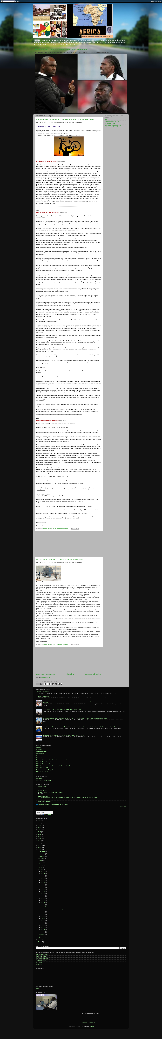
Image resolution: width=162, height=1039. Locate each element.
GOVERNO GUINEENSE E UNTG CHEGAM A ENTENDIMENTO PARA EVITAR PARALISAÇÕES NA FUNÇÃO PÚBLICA (68, 797)
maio (40, 865)
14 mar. (43, 912)
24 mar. (43, 884)
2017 (39, 840)
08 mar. (43, 923)
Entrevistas (39, 778)
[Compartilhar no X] (75, 529)
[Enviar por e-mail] (72, 529)
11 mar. (43, 918)
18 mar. (43, 898)
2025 (39, 823)
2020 (39, 834)
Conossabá (85, 1016)
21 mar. (43, 891)
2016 (39, 843)
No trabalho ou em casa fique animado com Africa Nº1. (113, 126)
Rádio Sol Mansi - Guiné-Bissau (44, 761)
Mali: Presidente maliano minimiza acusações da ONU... (55, 909)
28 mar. (43, 876)
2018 (39, 838)
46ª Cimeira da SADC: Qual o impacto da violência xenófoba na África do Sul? (64, 735)
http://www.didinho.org (42, 958)
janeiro (41, 937)
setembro (42, 856)
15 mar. (43, 904)
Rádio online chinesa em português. (46, 757)
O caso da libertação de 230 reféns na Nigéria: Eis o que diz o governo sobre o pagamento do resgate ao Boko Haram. (75, 718)
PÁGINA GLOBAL (43, 790)
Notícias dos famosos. (43, 691)
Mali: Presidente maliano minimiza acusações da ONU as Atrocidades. (60, 559)
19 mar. (43, 896)
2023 (39, 827)
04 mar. (43, 929)
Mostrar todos (123, 806)
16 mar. (43, 902)
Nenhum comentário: (63, 528)
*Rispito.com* (42, 786)
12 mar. (43, 916)
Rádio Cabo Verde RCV (42, 767)
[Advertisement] (68, 544)
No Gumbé (39, 962)
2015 (39, 845)
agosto (41, 858)
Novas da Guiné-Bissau (88, 1022)
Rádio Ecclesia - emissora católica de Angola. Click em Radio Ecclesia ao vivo (57, 766)
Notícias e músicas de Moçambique (45, 770)
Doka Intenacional (87, 1020)
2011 (39, 942)
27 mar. (43, 878)
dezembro (42, 851)
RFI (37, 755)
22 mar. (43, 889)
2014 (39, 847)
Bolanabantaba (40, 753)
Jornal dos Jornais (41, 960)
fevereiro (42, 934)
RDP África (39, 749)
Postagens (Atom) (46, 677)
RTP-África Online (110, 123)
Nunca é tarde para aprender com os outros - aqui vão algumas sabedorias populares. (65, 119)
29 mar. (43, 873)
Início (106, 119)
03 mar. (43, 932)
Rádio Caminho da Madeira (43, 772)
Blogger (92, 1026)
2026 (39, 820)
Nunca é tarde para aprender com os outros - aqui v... (54, 906)
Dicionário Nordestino (42, 954)
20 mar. (43, 893)
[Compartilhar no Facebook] (76, 529)
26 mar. (43, 880)
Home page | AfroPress (44, 801)
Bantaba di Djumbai (41, 751)
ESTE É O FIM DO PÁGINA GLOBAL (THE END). (50, 792)
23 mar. (43, 887)
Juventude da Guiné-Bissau (43, 780)
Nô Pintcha (39, 964)
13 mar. (43, 914)
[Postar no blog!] (73, 529)
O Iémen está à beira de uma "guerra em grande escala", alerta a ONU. (62, 709)
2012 (39, 939)
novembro (42, 854)
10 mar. (43, 920)
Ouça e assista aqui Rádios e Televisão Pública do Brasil (51, 759)
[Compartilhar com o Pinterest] (78, 529)
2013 (39, 849)
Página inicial (69, 674)
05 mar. (43, 927)
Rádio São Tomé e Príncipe (43, 763)
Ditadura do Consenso (88, 1018)
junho (41, 862)
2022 (39, 829)
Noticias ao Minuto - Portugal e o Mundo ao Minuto (53, 804)
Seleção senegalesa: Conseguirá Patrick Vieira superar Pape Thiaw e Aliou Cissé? (61, 49)
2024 (39, 825)
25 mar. (43, 882)
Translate (48, 814)
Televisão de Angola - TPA (112, 121)
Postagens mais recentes (45, 674)
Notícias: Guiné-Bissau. (43, 696)
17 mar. (43, 900)
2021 (39, 832)
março (41, 869)
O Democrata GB (43, 796)
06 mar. (43, 925)
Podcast (38, 747)
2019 (39, 836)
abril (40, 867)
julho (40, 860)
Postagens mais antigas (92, 674)
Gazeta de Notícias (41, 956)
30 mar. (43, 871)
